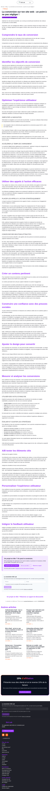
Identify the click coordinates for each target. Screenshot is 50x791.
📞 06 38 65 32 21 (6, 738)
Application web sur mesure (11, 565)
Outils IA (4, 756)
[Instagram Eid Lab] (6, 735)
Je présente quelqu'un (25, 692)
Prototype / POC (5, 775)
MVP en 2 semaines (6, 768)
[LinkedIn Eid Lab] (3, 735)
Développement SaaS (7, 770)
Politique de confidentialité (28, 589)
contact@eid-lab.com (28, 601)
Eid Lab (2, 6)
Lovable (3, 757)
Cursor (3, 759)
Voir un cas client (25, 565)
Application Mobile (6, 771)
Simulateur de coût (6, 779)
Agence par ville (5, 752)
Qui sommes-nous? (6, 747)
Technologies (5, 761)
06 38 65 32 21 (41, 601)
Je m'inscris (7, 587)
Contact (3, 745)
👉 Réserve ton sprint (8, 730)
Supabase (4, 764)
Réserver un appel (37, 565)
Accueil (3, 743)
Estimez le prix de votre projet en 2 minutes (25, 568)
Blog (7, 6)
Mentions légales (5, 788)
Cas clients (4, 750)
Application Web (5, 773)
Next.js (3, 762)
